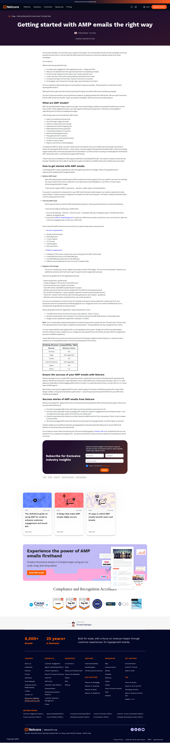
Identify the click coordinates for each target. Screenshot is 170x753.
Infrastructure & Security (93, 670)
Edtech (67, 678)
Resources (59, 7)
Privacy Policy (106, 466)
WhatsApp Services (131, 689)
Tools (106, 692)
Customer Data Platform (53, 685)
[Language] (136, 7)
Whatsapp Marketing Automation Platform (128, 717)
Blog (13, 16)
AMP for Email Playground (64, 218)
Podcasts (108, 674)
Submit (104, 470)
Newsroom (28, 678)
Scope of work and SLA (133, 686)
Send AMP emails (36, 573)
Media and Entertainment (74, 670)
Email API (48, 678)
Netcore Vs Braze (91, 689)
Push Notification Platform (55, 717)
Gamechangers (90, 667)
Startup (67, 685)
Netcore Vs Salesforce (92, 693)
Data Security (158, 739)
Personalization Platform (101, 717)
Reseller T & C (130, 699)
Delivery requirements (54, 250)
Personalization (50, 688)
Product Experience (51, 670)
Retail (67, 667)
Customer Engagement (52, 663)
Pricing (69, 7)
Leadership (28, 667)
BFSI (66, 681)
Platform (27, 7)
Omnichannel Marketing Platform (80, 714)
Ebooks (107, 670)
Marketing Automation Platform (80, 717)
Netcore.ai (92, 2)
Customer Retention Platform (103, 714)
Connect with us (100, 431)
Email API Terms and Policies (135, 739)
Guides (107, 685)
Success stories (110, 667)
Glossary (108, 695)
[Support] (132, 7)
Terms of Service (130, 682)
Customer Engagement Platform (33, 714)
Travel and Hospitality (72, 674)
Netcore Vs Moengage (92, 682)
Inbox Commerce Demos (113, 688)
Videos (107, 681)
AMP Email (48, 681)
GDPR (149, 739)
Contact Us (28, 694)
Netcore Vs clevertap (92, 686)
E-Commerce (69, 663)
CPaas (47, 704)
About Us (28, 663)
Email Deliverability (91, 663)
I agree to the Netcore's (99, 466)
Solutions (37, 7)
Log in (148, 7)
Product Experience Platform (32, 717)
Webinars (108, 678)
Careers (27, 691)
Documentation (130, 663)
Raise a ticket (129, 670)
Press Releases (30, 681)
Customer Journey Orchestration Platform (128, 714)
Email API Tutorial (131, 667)
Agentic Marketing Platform (54, 667)
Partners (28, 670)
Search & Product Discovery (54, 674)
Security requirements (54, 230)
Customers (48, 7)
